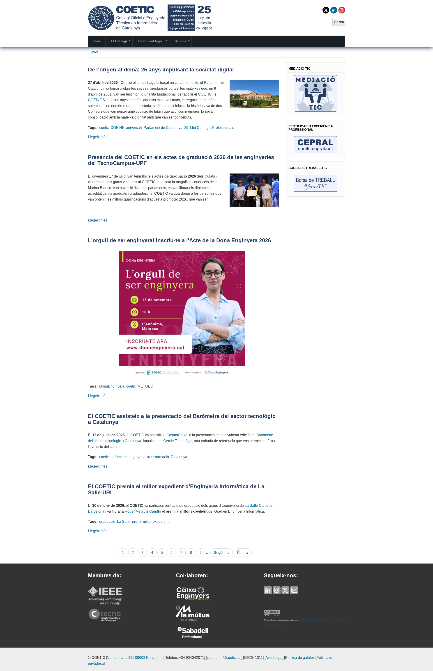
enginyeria (137, 457)
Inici (96, 41)
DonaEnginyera (111, 386)
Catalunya (179, 457)
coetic (104, 128)
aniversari (134, 128)
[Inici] (150, 17)
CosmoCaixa (176, 435)
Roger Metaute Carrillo (143, 511)
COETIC (205, 94)
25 (186, 128)
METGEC (145, 386)
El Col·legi (121, 42)
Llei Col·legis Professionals (212, 128)
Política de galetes (300, 658)
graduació (107, 521)
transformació (158, 457)
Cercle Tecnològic (177, 441)
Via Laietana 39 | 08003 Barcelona (135, 658)
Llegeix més (97, 137)
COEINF (94, 100)
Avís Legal (273, 658)
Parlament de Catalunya (163, 128)
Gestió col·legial (153, 42)
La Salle (123, 521)
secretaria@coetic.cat (224, 658)
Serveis (183, 42)
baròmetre (119, 457)
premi (136, 521)
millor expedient (155, 521)
